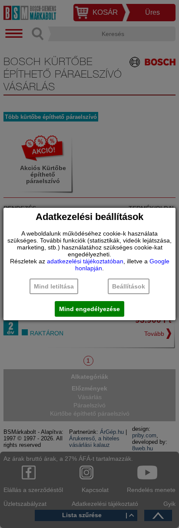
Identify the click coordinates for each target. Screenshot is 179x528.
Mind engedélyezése (89, 308)
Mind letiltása (54, 286)
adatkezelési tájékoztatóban (85, 261)
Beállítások (128, 286)
